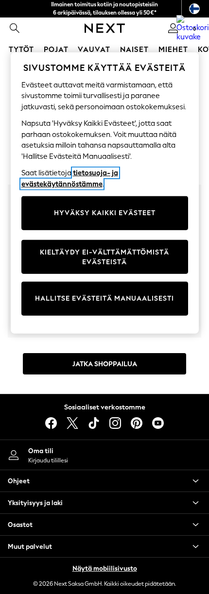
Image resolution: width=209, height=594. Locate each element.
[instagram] (115, 423)
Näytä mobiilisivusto (104, 568)
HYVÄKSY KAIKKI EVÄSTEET (105, 213)
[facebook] (51, 423)
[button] (104, 481)
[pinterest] (136, 423)
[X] (72, 423)
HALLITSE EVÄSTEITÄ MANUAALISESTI (104, 298)
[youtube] (158, 423)
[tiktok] (93, 423)
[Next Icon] (105, 28)
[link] (14, 28)
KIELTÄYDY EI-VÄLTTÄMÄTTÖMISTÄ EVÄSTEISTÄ (104, 257)
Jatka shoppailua (104, 364)
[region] (105, 193)
